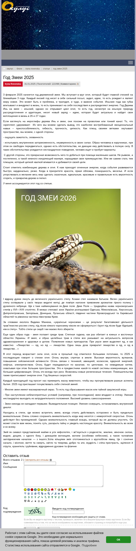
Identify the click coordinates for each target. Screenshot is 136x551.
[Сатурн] (45, 497)
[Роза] (52, 489)
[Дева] (42, 493)
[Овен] (25, 493)
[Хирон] (59, 497)
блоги (19, 68)
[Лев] (38, 493)
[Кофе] (48, 489)
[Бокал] (55, 489)
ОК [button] (118, 539)
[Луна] (28, 497)
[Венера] (35, 497)
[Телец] (28, 493)
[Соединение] (32, 500)
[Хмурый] (28, 489)
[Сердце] (65, 489)
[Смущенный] (32, 489)
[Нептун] (55, 497)
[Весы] (45, 493)
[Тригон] (42, 500)
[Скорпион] (48, 493)
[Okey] (62, 489)
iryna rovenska (33, 68)
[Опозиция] (45, 500)
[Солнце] (25, 497)
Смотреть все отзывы (37, 460)
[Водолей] (59, 493)
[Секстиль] (35, 500)
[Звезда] (74, 489)
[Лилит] (65, 497)
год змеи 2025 (60, 68)
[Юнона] (62, 497)
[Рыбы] (62, 493)
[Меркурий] (32, 497)
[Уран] (52, 497)
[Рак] (35, 493)
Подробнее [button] (89, 545)
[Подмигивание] (38, 489)
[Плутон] (48, 497)
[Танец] (70, 489)
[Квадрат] (38, 500)
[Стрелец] (52, 493)
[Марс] (38, 497)
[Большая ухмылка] (35, 489)
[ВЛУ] (28, 500)
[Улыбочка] (25, 489)
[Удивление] (45, 489)
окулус (10, 68)
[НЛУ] (25, 500)
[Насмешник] (42, 489)
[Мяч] (59, 489)
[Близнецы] (32, 493)
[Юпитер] (42, 497)
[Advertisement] (29, 37)
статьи (46, 68)
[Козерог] (55, 493)
